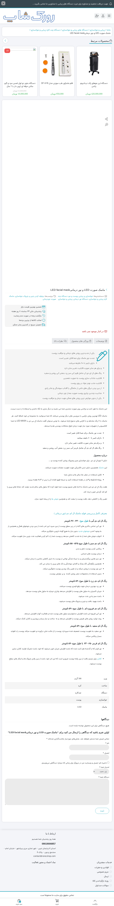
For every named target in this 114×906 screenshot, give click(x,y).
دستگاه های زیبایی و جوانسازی (75, 30)
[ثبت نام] (97, 16)
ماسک (101, 467)
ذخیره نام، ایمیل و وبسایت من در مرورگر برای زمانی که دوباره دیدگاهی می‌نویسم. (74, 763)
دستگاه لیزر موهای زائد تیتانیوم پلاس (94, 85)
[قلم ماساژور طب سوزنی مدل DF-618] (57, 64)
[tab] (101, 341)
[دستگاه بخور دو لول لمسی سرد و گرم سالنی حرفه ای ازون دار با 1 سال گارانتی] (20, 64)
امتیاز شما (104, 767)
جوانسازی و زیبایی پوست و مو (81, 296)
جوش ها (54, 499)
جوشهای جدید (84, 531)
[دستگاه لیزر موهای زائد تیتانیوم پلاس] (94, 64)
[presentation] (5, 40)
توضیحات (100, 341)
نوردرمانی (46, 299)
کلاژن (99, 658)
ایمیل (106, 753)
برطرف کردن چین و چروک (33, 296)
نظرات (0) (59, 341)
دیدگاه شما (103, 777)
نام (107, 743)
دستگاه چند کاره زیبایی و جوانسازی (45, 30)
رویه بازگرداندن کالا (100, 880)
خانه (109, 30)
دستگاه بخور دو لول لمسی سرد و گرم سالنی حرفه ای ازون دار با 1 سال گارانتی (19, 86)
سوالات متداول (102, 885)
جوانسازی (19, 296)
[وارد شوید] (103, 16)
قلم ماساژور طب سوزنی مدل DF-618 (57, 83)
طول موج (84, 521)
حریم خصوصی (103, 871)
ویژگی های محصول (80, 341)
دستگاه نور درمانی (80, 299)
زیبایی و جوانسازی (97, 30)
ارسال (106, 876)
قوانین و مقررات (102, 867)
